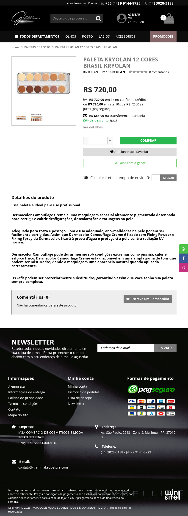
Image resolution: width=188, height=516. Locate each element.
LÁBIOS (104, 36)
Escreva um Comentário (149, 299)
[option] (21, 118)
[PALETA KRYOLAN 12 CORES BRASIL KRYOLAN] (21, 118)
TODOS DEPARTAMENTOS (39, 36)
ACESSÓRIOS (125, 36)
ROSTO (87, 36)
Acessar (134, 15)
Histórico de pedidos (84, 392)
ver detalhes (93, 127)
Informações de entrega (26, 392)
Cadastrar (136, 22)
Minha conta (77, 386)
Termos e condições (23, 403)
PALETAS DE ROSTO (37, 47)
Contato (14, 409)
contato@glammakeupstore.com (43, 467)
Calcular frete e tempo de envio (116, 177)
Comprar (148, 140)
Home (15, 47)
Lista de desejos (80, 398)
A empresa (16, 386)
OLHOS (70, 36)
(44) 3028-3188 (161, 3)
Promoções (163, 36)
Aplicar (168, 177)
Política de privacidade (25, 398)
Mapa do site (18, 415)
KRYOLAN (90, 72)
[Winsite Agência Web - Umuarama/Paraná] (172, 494)
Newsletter (76, 403)
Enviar (165, 347)
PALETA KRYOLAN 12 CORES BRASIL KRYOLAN (86, 47)
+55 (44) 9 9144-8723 (123, 3)
